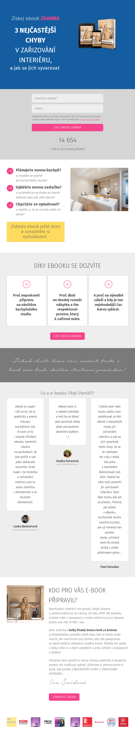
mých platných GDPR (89, 119)
